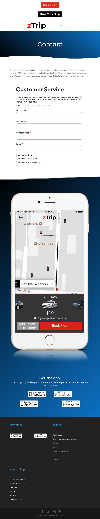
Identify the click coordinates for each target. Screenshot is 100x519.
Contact (56, 459)
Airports (56, 447)
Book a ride (57, 435)
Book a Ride (50, 5)
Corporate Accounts (61, 451)
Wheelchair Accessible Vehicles (65, 439)
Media (12, 491)
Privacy (13, 495)
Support (56, 455)
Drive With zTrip (50, 14)
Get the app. (50, 378)
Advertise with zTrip (17, 483)
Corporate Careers (17, 479)
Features (13, 487)
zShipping (56, 443)
